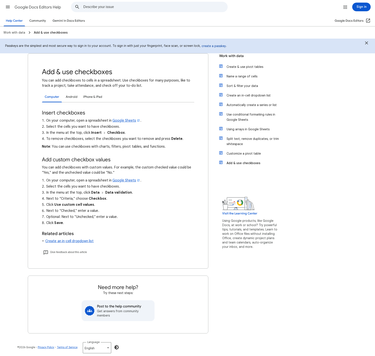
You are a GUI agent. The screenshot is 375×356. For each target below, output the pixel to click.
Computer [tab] (52, 97)
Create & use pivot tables (245, 67)
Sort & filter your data (242, 86)
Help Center (14, 21)
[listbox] (97, 347)
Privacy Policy (46, 347)
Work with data (231, 56)
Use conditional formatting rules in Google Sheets (251, 117)
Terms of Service (67, 347)
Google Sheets (124, 120)
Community (37, 21)
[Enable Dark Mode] (116, 347)
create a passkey (214, 46)
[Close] (366, 43)
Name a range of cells (242, 76)
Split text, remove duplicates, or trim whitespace (253, 141)
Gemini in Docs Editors (69, 21)
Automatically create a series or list (252, 105)
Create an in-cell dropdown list (69, 241)
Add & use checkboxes (243, 163)
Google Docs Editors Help (38, 7)
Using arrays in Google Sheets (248, 129)
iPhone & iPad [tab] (92, 97)
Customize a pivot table (244, 153)
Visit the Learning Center (239, 213)
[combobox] (155, 7)
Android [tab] (71, 97)
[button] (8, 7)
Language (93, 342)
